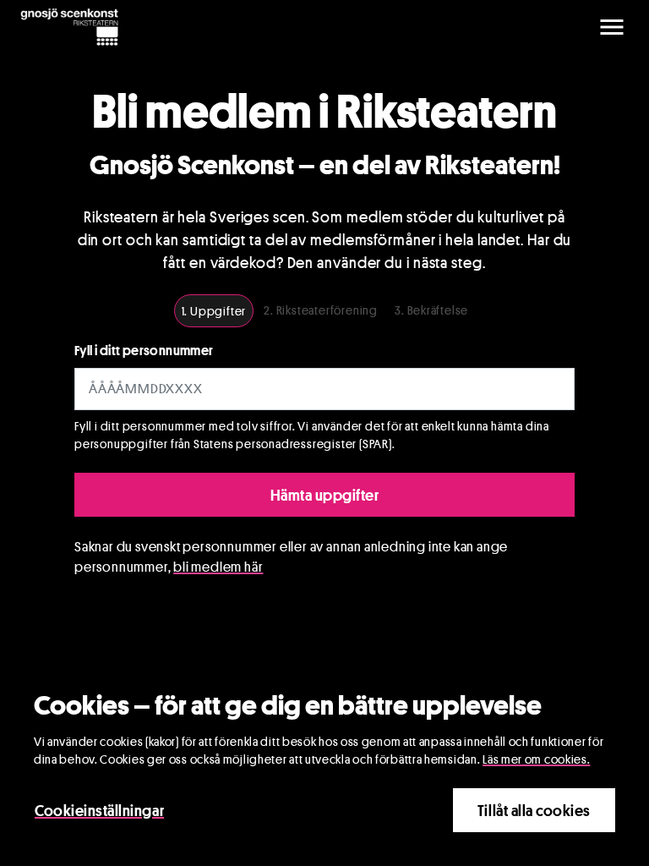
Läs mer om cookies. (536, 759)
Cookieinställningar (99, 810)
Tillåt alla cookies (534, 810)
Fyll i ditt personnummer (144, 350)
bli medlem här (218, 567)
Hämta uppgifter (324, 495)
